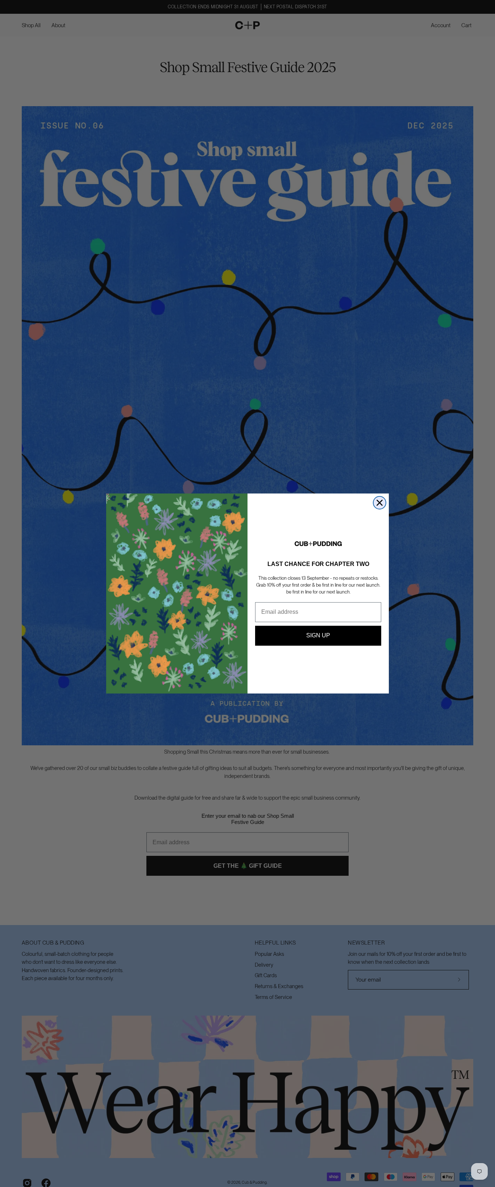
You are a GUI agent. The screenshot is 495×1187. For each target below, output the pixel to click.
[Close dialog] (379, 502)
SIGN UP (318, 635)
